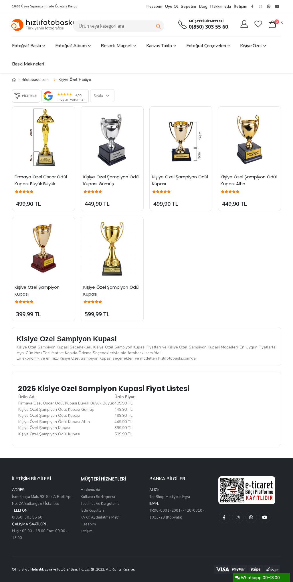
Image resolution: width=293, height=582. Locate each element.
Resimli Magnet (116, 46)
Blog (203, 6)
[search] (158, 26)
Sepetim (188, 6)
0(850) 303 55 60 (208, 26)
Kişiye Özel (251, 46)
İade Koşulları (92, 510)
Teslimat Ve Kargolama (100, 503)
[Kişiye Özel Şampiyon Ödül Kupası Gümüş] (112, 138)
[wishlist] (258, 24)
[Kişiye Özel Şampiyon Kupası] (43, 248)
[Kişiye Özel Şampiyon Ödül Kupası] (181, 138)
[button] (275, 24)
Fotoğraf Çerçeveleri (206, 46)
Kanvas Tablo (159, 46)
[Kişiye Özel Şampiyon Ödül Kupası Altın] (249, 138)
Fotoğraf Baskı (26, 46)
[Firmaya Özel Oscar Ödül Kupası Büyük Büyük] (43, 138)
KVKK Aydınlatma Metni (100, 517)
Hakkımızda (220, 6)
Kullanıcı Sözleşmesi (98, 496)
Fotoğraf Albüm (71, 46)
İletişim (240, 6)
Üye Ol (171, 6)
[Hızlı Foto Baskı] (44, 24)
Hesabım (154, 6)
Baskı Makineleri (28, 64)
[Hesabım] (244, 24)
